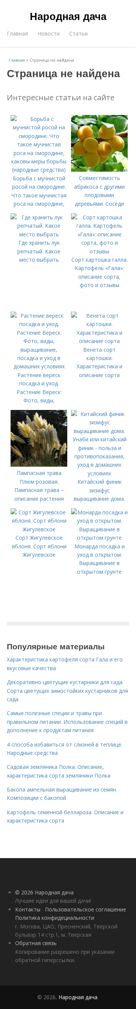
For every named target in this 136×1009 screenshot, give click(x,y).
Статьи (78, 33)
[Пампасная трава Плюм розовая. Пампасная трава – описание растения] (39, 464)
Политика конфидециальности (54, 917)
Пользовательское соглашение (85, 909)
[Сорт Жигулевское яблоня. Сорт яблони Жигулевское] (39, 529)
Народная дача (68, 16)
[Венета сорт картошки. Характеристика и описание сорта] (99, 341)
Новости (48, 33)
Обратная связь (36, 943)
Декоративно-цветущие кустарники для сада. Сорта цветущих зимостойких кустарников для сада (67, 690)
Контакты (27, 909)
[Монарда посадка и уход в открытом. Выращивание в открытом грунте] (99, 537)
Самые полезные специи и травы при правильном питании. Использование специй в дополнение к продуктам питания (67, 721)
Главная (17, 33)
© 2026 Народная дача (44, 892)
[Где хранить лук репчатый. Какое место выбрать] (39, 234)
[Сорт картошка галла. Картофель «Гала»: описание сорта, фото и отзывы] (99, 251)
